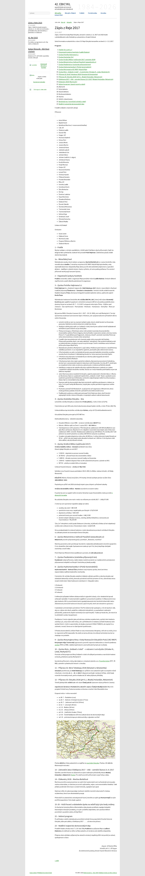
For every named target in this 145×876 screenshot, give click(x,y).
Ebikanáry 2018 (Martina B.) (68, 82)
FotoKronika (92, 13)
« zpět (57, 861)
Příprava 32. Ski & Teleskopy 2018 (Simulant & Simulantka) (78, 74)
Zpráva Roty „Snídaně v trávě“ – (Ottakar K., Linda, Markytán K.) (84, 72)
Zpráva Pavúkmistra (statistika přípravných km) (75, 64)
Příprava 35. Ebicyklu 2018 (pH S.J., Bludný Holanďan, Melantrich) (80, 77)
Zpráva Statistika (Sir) (66, 57)
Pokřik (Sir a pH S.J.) (65, 50)
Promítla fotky (104, 661)
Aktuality (58, 13)
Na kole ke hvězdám (39, 82)
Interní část (59, 15)
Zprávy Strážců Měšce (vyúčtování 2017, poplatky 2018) (77, 60)
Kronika (103, 13)
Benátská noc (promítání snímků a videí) (72, 102)
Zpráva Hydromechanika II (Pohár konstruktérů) (75, 67)
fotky (73, 775)
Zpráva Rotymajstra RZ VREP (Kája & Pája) (73, 69)
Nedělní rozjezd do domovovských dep (71, 104)
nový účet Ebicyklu (93, 763)
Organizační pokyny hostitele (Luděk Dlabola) (74, 52)
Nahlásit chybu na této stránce (108, 873)
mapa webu (33, 873)
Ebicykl (39, 6)
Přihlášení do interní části (44, 873)
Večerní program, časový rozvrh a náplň (72, 84)
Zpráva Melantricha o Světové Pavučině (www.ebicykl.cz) (77, 62)
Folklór (82, 13)
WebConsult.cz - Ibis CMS (90, 873)
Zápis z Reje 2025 (35, 22)
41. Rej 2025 (33, 37)
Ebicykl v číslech (70, 13)
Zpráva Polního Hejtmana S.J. (69, 55)
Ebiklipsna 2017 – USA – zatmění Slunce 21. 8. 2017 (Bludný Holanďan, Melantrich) (86, 79)
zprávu (57, 645)
